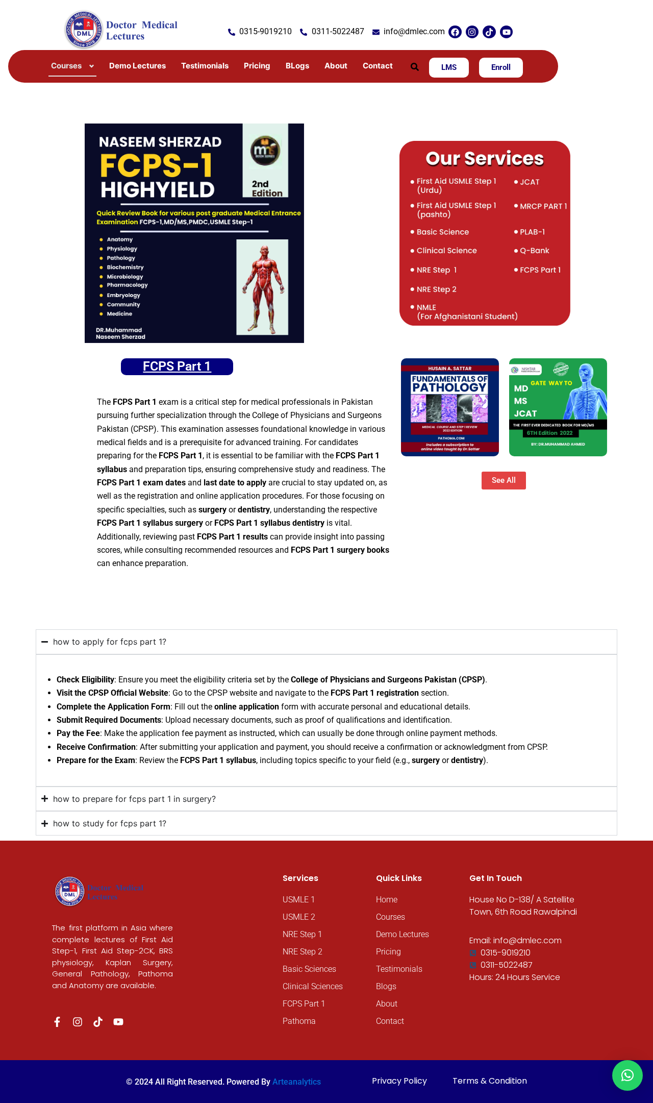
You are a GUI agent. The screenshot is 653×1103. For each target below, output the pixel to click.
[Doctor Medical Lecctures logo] (100, 890)
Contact (378, 65)
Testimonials (205, 65)
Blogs (386, 986)
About (335, 65)
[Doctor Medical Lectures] (123, 29)
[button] (415, 67)
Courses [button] (66, 65)
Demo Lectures (137, 65)
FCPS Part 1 (177, 366)
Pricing (257, 65)
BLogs (297, 65)
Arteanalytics (296, 1082)
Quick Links (399, 878)
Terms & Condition (490, 1081)
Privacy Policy (399, 1081)
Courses (390, 917)
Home (386, 899)
